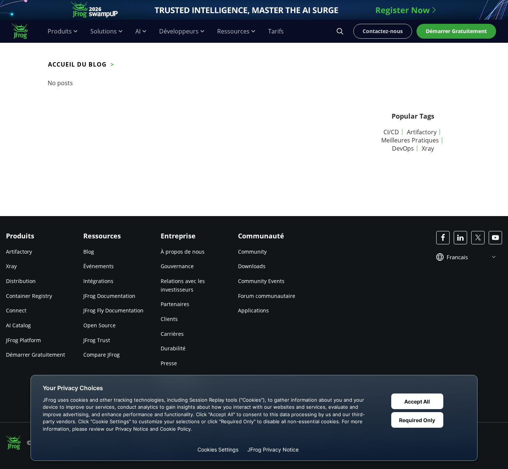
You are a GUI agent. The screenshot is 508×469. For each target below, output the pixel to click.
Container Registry (29, 295)
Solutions (103, 31)
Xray (428, 148)
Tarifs (276, 31)
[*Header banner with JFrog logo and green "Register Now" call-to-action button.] (254, 10)
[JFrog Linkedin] (460, 237)
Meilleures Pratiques (410, 140)
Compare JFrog (101, 354)
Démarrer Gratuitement (35, 354)
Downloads (252, 266)
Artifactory (422, 132)
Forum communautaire (266, 295)
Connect (16, 310)
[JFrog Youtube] (495, 237)
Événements (98, 266)
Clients (169, 318)
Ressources (233, 31)
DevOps (403, 148)
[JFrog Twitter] (477, 237)
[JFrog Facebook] (442, 237)
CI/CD (391, 132)
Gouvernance (177, 266)
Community (252, 251)
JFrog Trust (96, 340)
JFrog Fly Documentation (113, 310)
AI (138, 31)
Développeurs (179, 31)
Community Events (261, 281)
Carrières (172, 333)
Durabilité (173, 348)
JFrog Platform (23, 340)
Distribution (21, 281)
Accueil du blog (77, 64)
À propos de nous (183, 251)
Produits (60, 31)
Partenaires (175, 304)
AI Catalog (18, 325)
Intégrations (98, 281)
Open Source (99, 325)
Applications (253, 310)
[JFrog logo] (24, 31)
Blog (88, 251)
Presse (169, 363)
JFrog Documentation (109, 295)
